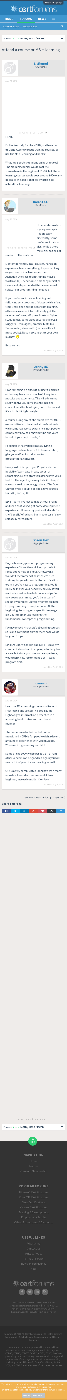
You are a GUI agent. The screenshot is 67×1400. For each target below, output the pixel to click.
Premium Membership (33, 1171)
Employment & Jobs (33, 1217)
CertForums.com (49, 1312)
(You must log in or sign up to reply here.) (45, 797)
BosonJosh (41, 540)
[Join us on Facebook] (22, 1291)
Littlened (41, 64)
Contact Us (33, 1248)
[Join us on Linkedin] (37, 1291)
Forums (26, 19)
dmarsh (41, 683)
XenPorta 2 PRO (18, 1309)
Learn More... (38, 1395)
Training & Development (34, 1212)
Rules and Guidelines (33, 1263)
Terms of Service (33, 1258)
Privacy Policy (33, 1253)
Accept (26, 1395)
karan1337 (41, 202)
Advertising (34, 1243)
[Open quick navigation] (62, 38)
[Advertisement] (32, 106)
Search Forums (11, 26)
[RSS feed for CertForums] (45, 1291)
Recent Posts (30, 26)
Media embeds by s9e (45, 1302)
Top (33, 1141)
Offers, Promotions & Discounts (33, 1222)
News (42, 19)
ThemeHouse (49, 1305)
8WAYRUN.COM (49, 1309)
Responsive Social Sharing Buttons (25, 1312)
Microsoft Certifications (33, 1192)
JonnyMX (41, 367)
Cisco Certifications (34, 1202)
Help (33, 1268)
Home (9, 19)
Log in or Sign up (53, 2)
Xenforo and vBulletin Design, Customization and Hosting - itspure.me (33, 1339)
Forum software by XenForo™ (24, 1302)
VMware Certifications (33, 1207)
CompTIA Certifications (33, 1197)
